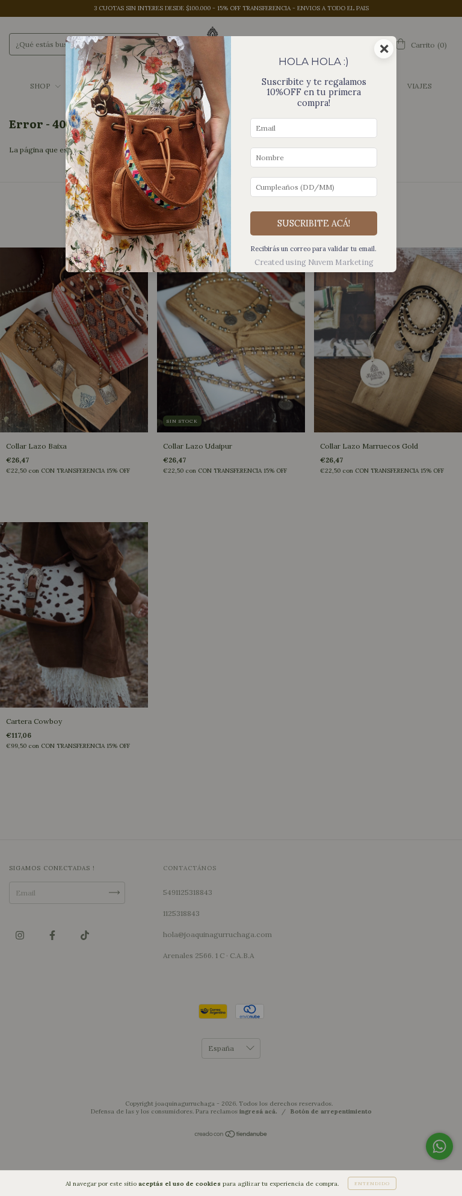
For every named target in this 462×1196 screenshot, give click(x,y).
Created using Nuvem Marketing (314, 262)
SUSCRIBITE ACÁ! (313, 223)
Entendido (372, 1183)
